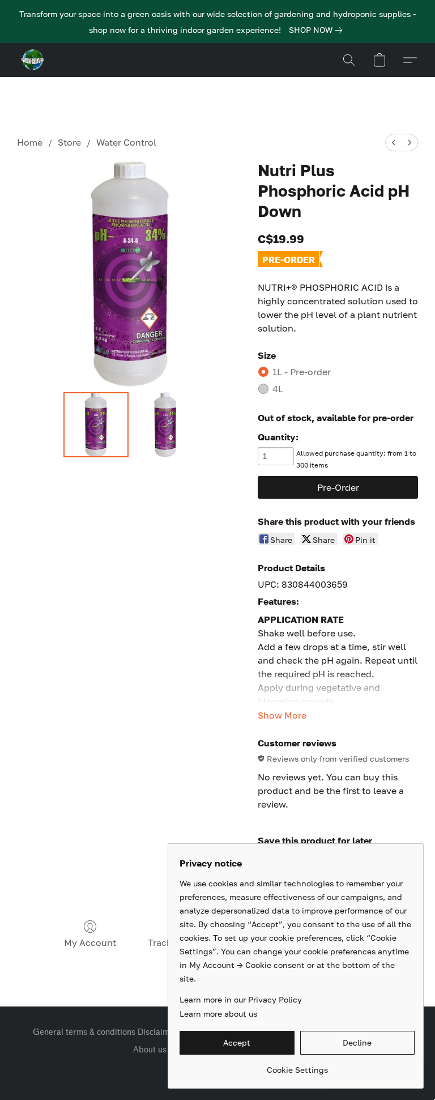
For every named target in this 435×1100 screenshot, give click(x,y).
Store (69, 142)
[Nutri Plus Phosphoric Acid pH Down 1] (165, 424)
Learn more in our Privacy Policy (241, 999)
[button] (33, 60)
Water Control (126, 142)
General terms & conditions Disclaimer (105, 1032)
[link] (318, 30)
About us (150, 1050)
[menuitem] (394, 142)
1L (301, 371)
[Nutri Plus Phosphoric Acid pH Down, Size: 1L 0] (96, 424)
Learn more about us (218, 1013)
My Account (90, 942)
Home (29, 142)
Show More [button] (282, 715)
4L (277, 388)
